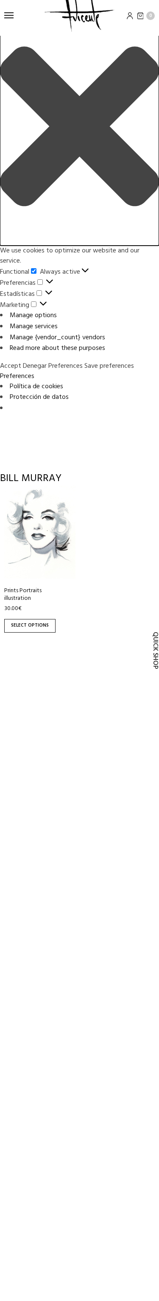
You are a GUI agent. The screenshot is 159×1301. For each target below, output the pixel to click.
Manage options (33, 315)
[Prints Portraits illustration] (39, 532)
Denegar (35, 366)
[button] (79, 128)
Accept (10, 366)
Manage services (34, 326)
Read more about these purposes (57, 348)
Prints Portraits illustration (23, 594)
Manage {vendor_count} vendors (57, 337)
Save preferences (109, 366)
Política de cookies (36, 386)
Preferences (65, 366)
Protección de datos (39, 397)
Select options (30, 625)
